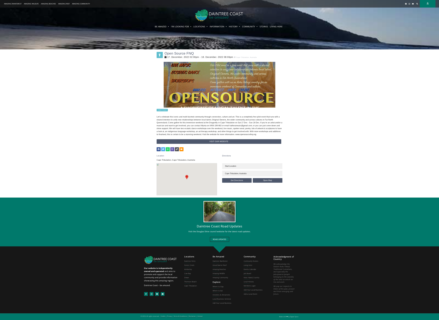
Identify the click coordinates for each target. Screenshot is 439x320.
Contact (200, 316)
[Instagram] (409, 3)
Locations (199, 26)
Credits (163, 316)
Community (248, 26)
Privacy (169, 316)
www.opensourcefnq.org (245, 134)
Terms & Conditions (180, 316)
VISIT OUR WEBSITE (218, 141)
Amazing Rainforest (13, 4)
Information (217, 26)
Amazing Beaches (48, 4)
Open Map (267, 180)
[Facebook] (406, 3)
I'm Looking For (180, 26)
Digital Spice (294, 317)
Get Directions (237, 180)
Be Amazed (161, 26)
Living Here (276, 26)
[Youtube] (413, 3)
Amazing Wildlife (31, 4)
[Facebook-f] (146, 294)
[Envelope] (163, 294)
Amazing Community (81, 4)
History (233, 26)
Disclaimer (192, 316)
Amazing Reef (64, 4)
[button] (417, 3)
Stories (264, 26)
